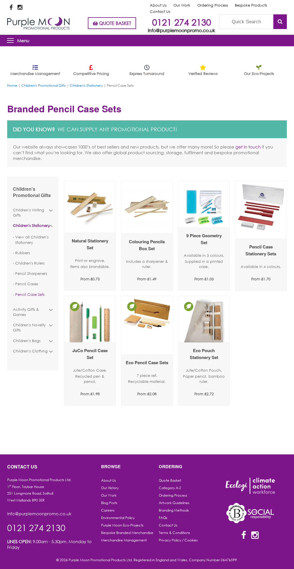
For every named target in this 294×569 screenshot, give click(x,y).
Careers (108, 510)
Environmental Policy (118, 517)
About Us (158, 5)
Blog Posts (109, 502)
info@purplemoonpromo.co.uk (181, 30)
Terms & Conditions (174, 532)
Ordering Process (212, 5)
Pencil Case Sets (30, 294)
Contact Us (168, 525)
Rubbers (22, 252)
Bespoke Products (251, 5)
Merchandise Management (124, 540)
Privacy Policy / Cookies (178, 540)
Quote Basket (170, 480)
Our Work (181, 5)
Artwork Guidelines (174, 502)
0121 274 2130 (181, 22)
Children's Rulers (30, 263)
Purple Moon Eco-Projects (122, 525)
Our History (110, 487)
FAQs (163, 517)
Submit (280, 21)
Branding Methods (174, 510)
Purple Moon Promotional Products (38, 23)
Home (12, 85)
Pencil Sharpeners (31, 273)
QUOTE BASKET (114, 23)
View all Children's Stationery (32, 240)
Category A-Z (170, 487)
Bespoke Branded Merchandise (127, 532)
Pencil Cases (26, 283)
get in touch (248, 147)
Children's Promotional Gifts (43, 85)
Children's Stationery (86, 85)
